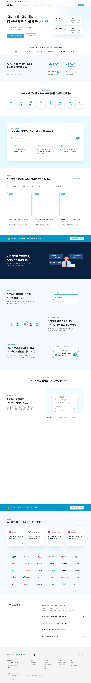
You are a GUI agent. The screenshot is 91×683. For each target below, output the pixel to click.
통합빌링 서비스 (74, 668)
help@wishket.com (11, 667)
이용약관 (9, 673)
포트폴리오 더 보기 (77, 178)
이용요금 (46, 668)
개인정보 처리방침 (15, 673)
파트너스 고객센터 (61, 664)
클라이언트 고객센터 (61, 662)
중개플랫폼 (13, 186)
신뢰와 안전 (33, 664)
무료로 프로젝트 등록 (77, 238)
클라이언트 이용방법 (48, 662)
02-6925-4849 (12, 663)
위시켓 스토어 (73, 663)
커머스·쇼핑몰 (21, 186)
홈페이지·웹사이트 (31, 186)
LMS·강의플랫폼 (57, 186)
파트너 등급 (46, 666)
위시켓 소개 (33, 662)
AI (7, 186)
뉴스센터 (72, 660)
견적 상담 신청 (31, 35)
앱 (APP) (41, 186)
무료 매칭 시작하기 (16, 35)
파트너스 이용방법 (47, 664)
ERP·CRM (48, 186)
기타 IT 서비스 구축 (68, 186)
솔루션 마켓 (73, 665)
